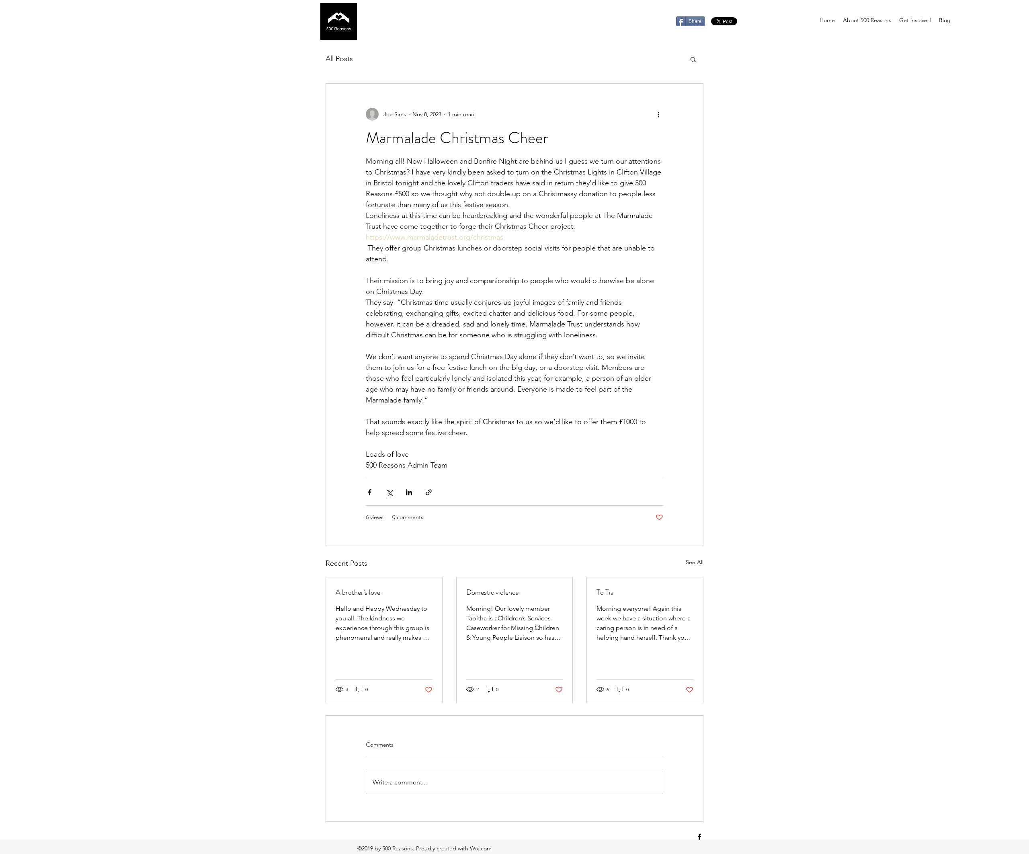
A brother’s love (358, 592)
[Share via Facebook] (369, 492)
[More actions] (658, 114)
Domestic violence (492, 592)
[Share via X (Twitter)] (389, 492)
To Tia (605, 592)
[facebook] (699, 837)
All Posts (339, 58)
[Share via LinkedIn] (409, 492)
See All (694, 562)
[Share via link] (429, 492)
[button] (693, 59)
